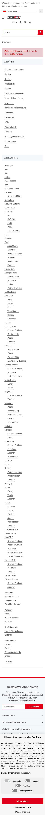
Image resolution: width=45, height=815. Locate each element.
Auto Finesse (10, 181)
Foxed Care (10, 269)
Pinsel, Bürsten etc (15, 556)
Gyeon (7, 323)
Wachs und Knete (14, 552)
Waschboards (13, 311)
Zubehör (11, 265)
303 (6, 169)
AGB (7, 122)
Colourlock (9, 200)
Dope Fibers (10, 208)
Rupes (7, 468)
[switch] (7, 780)
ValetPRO (9, 537)
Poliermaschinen (14, 254)
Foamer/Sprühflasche (14, 631)
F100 (9, 223)
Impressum (9, 113)
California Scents (12, 188)
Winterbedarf (12, 522)
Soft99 (7, 487)
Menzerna (9, 403)
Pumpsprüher (13, 357)
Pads (7, 614)
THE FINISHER (11, 529)
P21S (9, 227)
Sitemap (8, 132)
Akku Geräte (12, 246)
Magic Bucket (10, 380)
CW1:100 (11, 219)
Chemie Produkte (14, 330)
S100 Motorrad (13, 231)
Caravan (11, 506)
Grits (9, 307)
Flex (6, 242)
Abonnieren (34, 707)
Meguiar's (9, 392)
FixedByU (9, 238)
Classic (10, 510)
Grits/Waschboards (13, 652)
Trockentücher (11, 600)
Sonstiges (11, 319)
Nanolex (8, 430)
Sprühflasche (13, 349)
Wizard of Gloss (11, 579)
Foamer (10, 353)
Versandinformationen (14, 98)
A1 (8, 215)
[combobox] (19, 11)
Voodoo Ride (10, 560)
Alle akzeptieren (22, 801)
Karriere (8, 74)
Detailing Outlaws (12, 204)
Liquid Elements (11, 365)
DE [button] (13, 22)
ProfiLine (11, 514)
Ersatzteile (11, 250)
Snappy (10, 315)
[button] (20, 22)
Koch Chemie (10, 326)
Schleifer (11, 257)
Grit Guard (9, 296)
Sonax (7, 503)
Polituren (8, 621)
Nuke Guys (9, 441)
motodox (8, 426)
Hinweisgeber (10, 141)
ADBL (7, 177)
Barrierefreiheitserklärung (15, 108)
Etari (7, 234)
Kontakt (8, 79)
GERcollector (10, 292)
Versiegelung (13, 411)
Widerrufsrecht (11, 127)
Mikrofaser (11, 280)
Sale (7, 146)
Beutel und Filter (14, 196)
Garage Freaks (11, 273)
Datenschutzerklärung (11, 695)
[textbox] (19, 11)
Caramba (8, 192)
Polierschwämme (14, 288)
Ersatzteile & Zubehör (16, 361)
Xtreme (10, 518)
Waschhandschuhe (13, 604)
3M (6, 173)
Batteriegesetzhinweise (14, 137)
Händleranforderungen (14, 69)
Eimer (9, 300)
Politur (10, 284)
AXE (7, 185)
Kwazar (8, 346)
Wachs (10, 495)
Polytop (8, 464)
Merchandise (12, 422)
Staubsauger (12, 261)
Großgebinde (13, 334)
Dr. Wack (8, 211)
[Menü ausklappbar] (3, 16)
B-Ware (9, 662)
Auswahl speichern (22, 807)
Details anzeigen (22, 812)
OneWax (8, 461)
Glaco (9, 491)
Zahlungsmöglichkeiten (14, 93)
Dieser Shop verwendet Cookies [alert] (22, 737)
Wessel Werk (10, 575)
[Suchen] (40, 32)
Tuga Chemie (10, 533)
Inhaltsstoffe (10, 84)
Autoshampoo (13, 277)
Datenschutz (10, 117)
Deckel (10, 303)
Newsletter (9, 103)
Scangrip (8, 484)
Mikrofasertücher (12, 597)
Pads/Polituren (13, 476)
